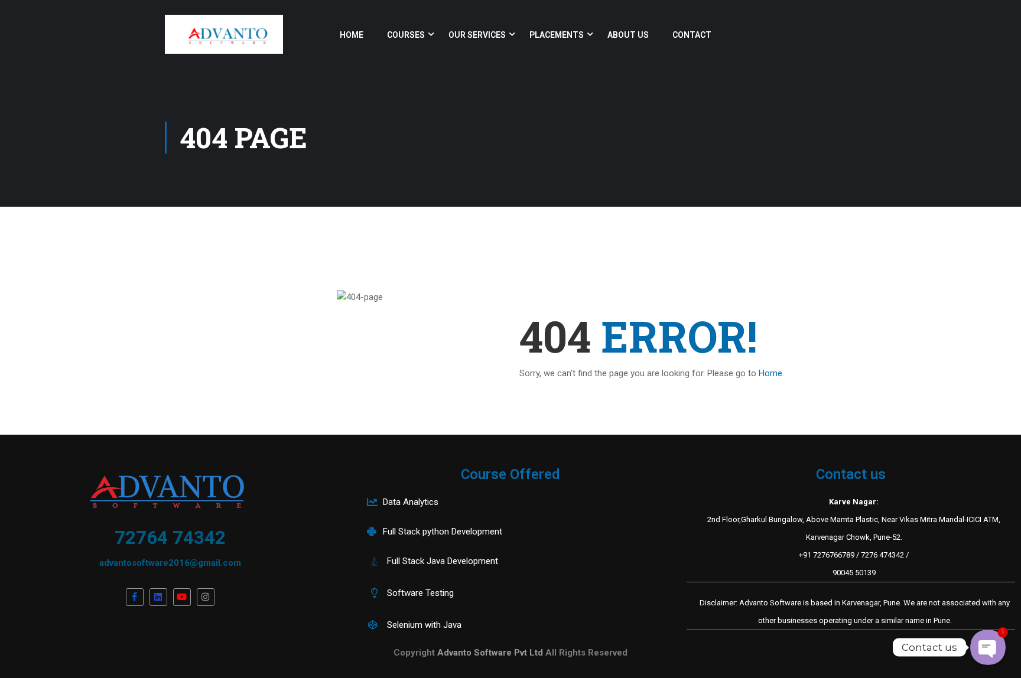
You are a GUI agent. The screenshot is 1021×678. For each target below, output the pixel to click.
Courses (406, 35)
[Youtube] (182, 597)
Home (351, 35)
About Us (628, 35)
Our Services (477, 35)
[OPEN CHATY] (988, 647)
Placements (556, 35)
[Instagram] (205, 597)
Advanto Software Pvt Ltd (491, 652)
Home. (771, 373)
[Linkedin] (158, 597)
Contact (691, 35)
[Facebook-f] (135, 597)
